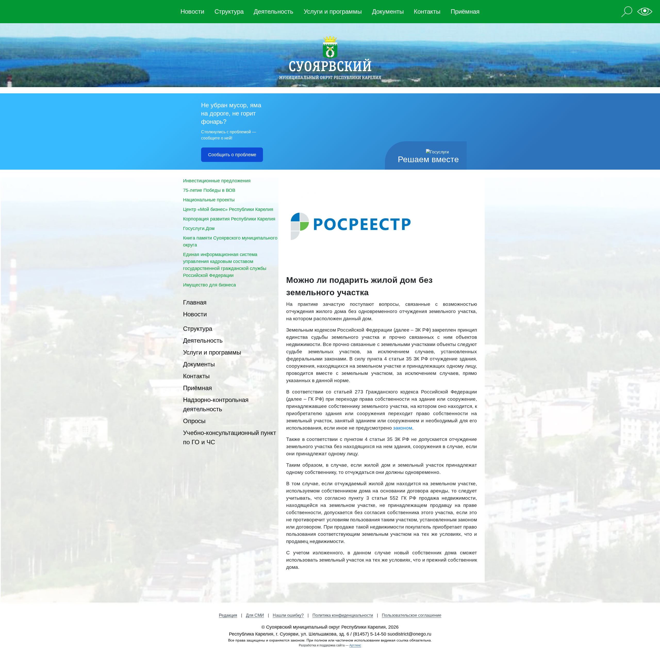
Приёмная (465, 11)
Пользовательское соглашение (411, 615)
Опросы (194, 420)
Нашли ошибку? (288, 615)
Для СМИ (255, 615)
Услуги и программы (333, 11)
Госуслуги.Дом (198, 228)
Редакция (228, 615)
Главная (195, 302)
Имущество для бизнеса (209, 284)
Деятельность (273, 11)
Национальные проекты (209, 199)
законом (402, 428)
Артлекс (355, 645)
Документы (388, 11)
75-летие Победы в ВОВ (209, 190)
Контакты (427, 11)
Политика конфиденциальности (342, 615)
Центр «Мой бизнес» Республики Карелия (228, 209)
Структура (229, 11)
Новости (192, 11)
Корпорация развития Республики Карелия (229, 218)
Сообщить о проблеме (232, 154)
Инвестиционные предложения (217, 180)
